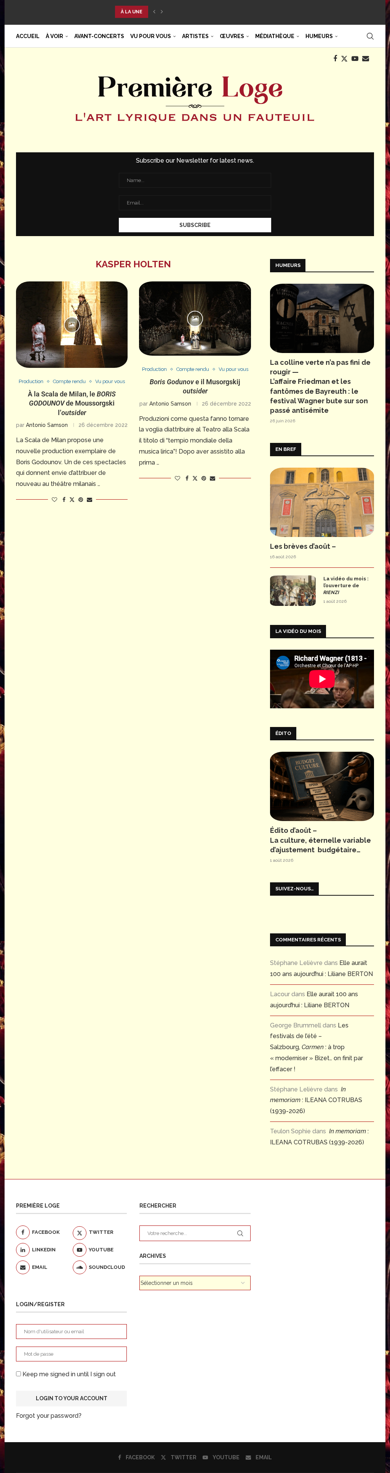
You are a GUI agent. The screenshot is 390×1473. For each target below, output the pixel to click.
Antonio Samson (47, 425)
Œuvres (232, 36)
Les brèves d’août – (303, 546)
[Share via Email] (89, 500)
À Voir (54, 36)
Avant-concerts (99, 36)
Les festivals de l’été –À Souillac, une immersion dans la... (194, 12)
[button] (154, 12)
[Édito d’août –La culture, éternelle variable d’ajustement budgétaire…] (322, 786)
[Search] (370, 36)
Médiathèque (274, 36)
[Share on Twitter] (72, 499)
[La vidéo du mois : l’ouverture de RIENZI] (293, 590)
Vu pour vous (150, 36)
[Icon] (72, 325)
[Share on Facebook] (64, 500)
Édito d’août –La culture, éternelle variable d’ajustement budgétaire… (320, 839)
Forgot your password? (49, 1415)
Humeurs (319, 36)
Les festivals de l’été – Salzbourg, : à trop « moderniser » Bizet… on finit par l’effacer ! (316, 1047)
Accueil (28, 36)
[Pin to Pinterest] (80, 500)
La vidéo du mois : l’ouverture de (346, 585)
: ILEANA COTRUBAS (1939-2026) (316, 1100)
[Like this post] (54, 500)
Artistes (195, 36)
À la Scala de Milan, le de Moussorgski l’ (72, 403)
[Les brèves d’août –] (322, 502)
